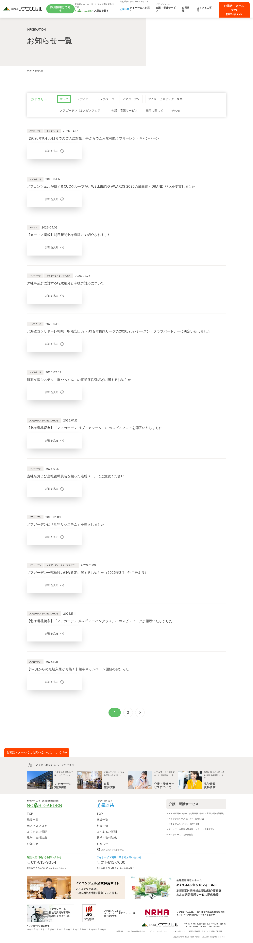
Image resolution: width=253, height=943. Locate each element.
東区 (61, 929)
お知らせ (32, 843)
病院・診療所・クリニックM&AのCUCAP (205, 931)
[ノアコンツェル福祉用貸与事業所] (50, 913)
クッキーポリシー (178, 931)
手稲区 (53, 929)
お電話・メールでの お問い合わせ (234, 10)
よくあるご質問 (37, 831)
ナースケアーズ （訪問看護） (180, 834)
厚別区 (103, 929)
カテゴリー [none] (39, 99)
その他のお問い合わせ (136, 931)
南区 (77, 929)
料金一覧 (102, 825)
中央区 (30, 929)
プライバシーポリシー (158, 931)
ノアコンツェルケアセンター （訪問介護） (186, 819)
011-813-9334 (43, 862)
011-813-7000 (113, 862)
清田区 (94, 929)
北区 (45, 929)
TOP (30, 813)
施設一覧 (32, 819)
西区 (38, 929)
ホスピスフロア (37, 825)
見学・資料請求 (37, 837)
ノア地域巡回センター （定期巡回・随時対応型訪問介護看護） (195, 813)
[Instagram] (121, 804)
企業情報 (120, 931)
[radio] (64, 99)
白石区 (69, 929)
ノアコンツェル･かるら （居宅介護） (183, 824)
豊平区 (85, 929)
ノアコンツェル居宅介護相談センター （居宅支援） (190, 829)
